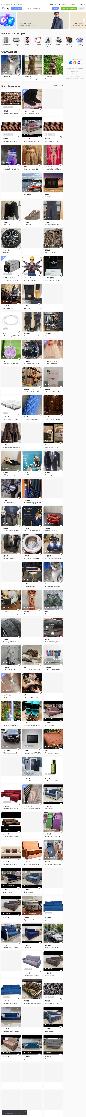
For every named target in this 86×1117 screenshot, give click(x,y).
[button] (18, 75)
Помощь (74, 74)
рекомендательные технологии (75, 78)
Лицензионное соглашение (75, 68)
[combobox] (37, 8)
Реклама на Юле (75, 71)
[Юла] (5, 7)
